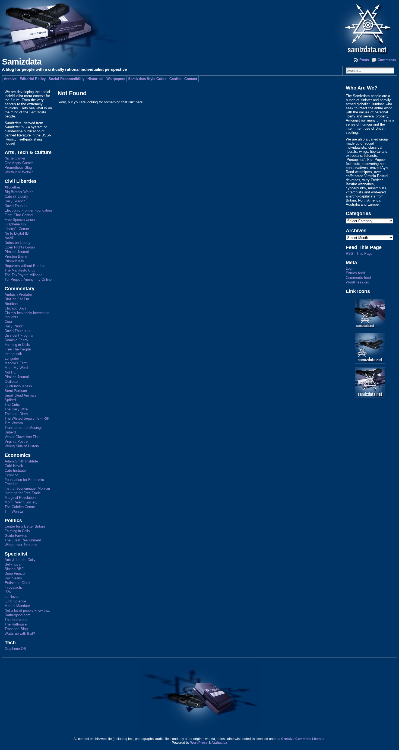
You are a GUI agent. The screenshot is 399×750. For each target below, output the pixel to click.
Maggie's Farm (16, 363)
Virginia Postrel (16, 441)
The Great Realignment (23, 540)
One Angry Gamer (19, 163)
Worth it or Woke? (19, 172)
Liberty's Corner (17, 229)
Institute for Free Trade (23, 493)
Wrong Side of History (22, 446)
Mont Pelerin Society (21, 502)
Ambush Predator (18, 294)
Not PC (10, 372)
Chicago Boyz (16, 308)
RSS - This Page (359, 253)
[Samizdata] (199, 27)
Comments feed (358, 278)
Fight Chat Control (19, 215)
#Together (12, 187)
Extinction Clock (17, 583)
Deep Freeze (15, 574)
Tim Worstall (14, 423)
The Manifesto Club (20, 270)
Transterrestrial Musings (24, 428)
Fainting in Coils (17, 345)
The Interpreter (16, 620)
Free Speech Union (20, 220)
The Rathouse (16, 624)
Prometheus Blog (18, 167)
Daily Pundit (14, 326)
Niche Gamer (15, 158)
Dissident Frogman (19, 335)
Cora (8, 322)
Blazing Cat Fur (17, 299)
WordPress (199, 743)
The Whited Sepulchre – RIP (27, 418)
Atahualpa (219, 743)
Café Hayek (14, 466)
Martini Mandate (17, 606)
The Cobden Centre (20, 507)
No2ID (9, 238)
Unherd (10, 432)
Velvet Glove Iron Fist (22, 437)
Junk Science (15, 601)
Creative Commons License (302, 739)
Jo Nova (11, 597)
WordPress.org (357, 282)
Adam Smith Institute (21, 461)
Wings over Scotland (21, 545)
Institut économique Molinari (27, 488)
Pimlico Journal (17, 252)
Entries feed (355, 273)
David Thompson (18, 331)
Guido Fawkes (16, 536)
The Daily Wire (16, 409)
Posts (364, 60)
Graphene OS (15, 224)
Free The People (18, 349)
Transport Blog (16, 629)
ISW (8, 592)
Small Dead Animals (20, 395)
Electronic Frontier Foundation (28, 210)
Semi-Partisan (16, 391)
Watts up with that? (20, 633)
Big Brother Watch (19, 192)
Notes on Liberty (17, 243)
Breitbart (11, 304)
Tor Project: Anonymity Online (28, 279)
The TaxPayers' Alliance (23, 275)
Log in (350, 268)
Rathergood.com (17, 615)
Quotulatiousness (18, 386)
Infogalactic (14, 587)
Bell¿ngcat (13, 564)
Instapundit (13, 354)
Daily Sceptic (15, 201)
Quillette (11, 381)
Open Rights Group (20, 247)
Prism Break (14, 261)
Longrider (12, 358)
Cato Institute (15, 470)
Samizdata (21, 61)
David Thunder (16, 206)
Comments (387, 60)
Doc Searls (13, 578)
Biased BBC (14, 569)
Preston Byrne (16, 256)
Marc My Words (17, 368)
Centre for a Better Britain (25, 526)
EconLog (11, 475)
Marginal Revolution (20, 498)
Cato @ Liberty (16, 196)
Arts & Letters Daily (20, 560)
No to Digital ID (16, 233)
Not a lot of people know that (27, 610)
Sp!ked (10, 400)
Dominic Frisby (16, 340)
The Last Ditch (16, 414)
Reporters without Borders (25, 266)
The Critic (12, 405)
